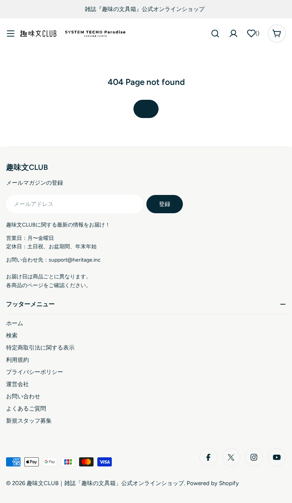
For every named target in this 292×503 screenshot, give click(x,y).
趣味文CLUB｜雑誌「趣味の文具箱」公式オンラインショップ (105, 483)
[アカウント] (233, 33)
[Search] (215, 33)
